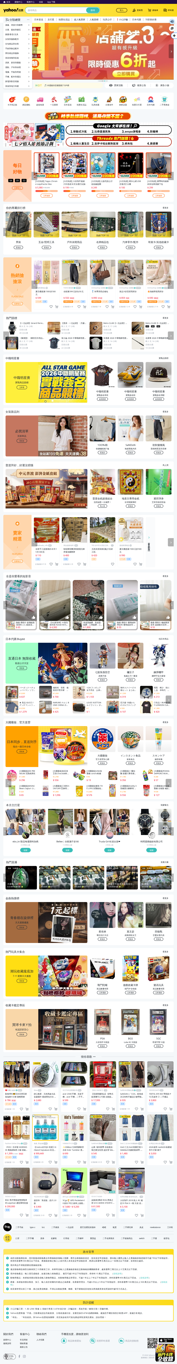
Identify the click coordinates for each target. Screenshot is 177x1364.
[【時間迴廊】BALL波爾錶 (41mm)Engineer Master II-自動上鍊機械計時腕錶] (164, 828)
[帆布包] (131, 141)
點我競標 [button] (102, 399)
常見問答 (24, 1339)
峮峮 (104, 1227)
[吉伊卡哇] (102, 141)
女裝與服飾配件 (12, 39)
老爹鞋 (54, 1238)
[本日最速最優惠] (165, 1353)
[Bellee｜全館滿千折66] (68, 835)
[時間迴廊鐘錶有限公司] (152, 835)
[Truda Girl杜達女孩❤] (110, 835)
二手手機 (30, 1238)
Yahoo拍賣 (13, 10)
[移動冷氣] (74, 128)
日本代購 (136, 19)
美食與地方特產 (12, 86)
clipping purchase (56, 306)
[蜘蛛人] (74, 141)
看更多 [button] (21, 441)
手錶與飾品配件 (12, 48)
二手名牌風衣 (108, 1238)
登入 (122, 10)
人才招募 (40, 1339)
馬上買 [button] (102, 506)
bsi (9, 1356)
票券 (42, 1238)
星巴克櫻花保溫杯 (88, 1227)
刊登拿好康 (151, 19)
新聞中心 (7, 1339)
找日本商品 (163, 638)
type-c (32, 1227)
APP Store (166, 1340)
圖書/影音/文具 (11, 34)
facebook (19, 1356)
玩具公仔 (107, 19)
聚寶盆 (93, 1238)
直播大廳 (164, 862)
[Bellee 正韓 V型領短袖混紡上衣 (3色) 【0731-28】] (80, 815)
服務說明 (7, 1343)
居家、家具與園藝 (13, 62)
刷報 (7, 1227)
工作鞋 (170, 1227)
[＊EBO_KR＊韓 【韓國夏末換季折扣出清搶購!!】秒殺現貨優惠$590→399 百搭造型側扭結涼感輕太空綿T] (38, 815)
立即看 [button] (21, 387)
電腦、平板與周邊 (13, 72)
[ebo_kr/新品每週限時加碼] (26, 835)
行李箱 (66, 1238)
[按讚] (33, 617)
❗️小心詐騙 (122, 19)
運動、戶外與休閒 (13, 67)
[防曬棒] (159, 128)
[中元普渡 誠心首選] (103, 51)
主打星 (51, 19)
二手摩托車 (128, 1227)
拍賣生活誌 (64, 19)
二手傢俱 (55, 1227)
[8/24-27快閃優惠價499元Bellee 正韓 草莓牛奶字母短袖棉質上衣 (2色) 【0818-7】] (80, 828)
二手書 (154, 1238)
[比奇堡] (102, 128)
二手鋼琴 (80, 1238)
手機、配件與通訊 (13, 76)
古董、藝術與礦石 (13, 29)
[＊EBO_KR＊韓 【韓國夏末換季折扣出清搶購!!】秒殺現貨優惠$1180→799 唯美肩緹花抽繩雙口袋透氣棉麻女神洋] (38, 828)
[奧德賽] (159, 141)
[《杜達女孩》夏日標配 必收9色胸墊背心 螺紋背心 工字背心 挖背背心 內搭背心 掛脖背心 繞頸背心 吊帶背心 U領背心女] (122, 828)
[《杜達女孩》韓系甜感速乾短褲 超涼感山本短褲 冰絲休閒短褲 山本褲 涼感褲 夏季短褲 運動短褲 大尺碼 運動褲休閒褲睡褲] (103, 822)
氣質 (115, 1227)
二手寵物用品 (126, 1238)
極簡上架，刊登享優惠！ (55, 85)
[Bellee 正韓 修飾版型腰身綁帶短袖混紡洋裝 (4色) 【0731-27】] (61, 822)
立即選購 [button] (102, 992)
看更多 (165, 207)
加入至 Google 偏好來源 (172, 28)
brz (43, 1227)
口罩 (17, 1238)
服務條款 (144, 1358)
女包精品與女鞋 (12, 43)
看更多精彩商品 (149, 545)
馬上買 (165, 465)
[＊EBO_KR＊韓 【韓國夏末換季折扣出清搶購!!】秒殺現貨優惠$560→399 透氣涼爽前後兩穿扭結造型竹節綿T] (19, 822)
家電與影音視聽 (12, 81)
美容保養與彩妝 (12, 58)
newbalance (155, 1227)
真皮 (141, 1227)
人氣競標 (94, 19)
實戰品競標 (163, 358)
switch (142, 1238)
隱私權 (151, 1358)
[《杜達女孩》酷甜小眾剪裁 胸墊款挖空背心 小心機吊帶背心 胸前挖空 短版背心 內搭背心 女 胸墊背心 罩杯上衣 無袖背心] (122, 815)
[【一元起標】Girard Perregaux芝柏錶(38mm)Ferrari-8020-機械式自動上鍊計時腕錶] (145, 822)
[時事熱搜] (88, 116)
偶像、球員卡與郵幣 (14, 25)
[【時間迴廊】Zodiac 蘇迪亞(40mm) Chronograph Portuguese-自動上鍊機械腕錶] (164, 815)
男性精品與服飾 (12, 53)
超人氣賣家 (79, 19)
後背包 (166, 1238)
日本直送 (38, 19)
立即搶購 (46, 195)
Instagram (24, 1356)
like (51, 306)
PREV (5, 232)
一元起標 (69, 1227)
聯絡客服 (24, 1343)
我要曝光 (17, 188)
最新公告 (24, 1347)
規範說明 (117, 1273)
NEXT (172, 232)
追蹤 (25, 850)
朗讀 (172, 21)
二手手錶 (19, 1227)
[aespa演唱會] (131, 128)
